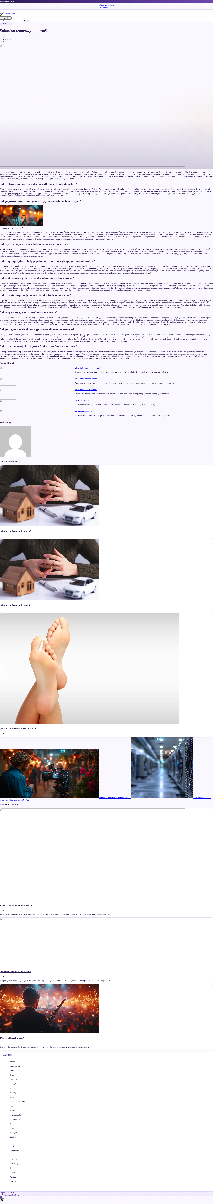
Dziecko (13, 1075)
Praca (12, 1124)
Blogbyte (15, 1195)
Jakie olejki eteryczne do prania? (15, 530)
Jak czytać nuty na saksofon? (86, 390)
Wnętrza (13, 1177)
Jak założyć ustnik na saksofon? (87, 379)
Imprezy (13, 1093)
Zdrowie (13, 1181)
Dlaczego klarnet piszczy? (12, 1037)
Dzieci (12, 1071)
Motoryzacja (14, 1110)
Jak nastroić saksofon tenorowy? (87, 368)
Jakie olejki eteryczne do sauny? (15, 604)
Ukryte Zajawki (16, 1164)
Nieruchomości (15, 1115)
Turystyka (13, 1159)
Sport (12, 1146)
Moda (12, 1106)
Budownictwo (15, 1066)
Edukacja (6, 23)
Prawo (12, 1128)
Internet (13, 1097)
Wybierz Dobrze (106, 8)
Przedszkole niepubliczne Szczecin (16, 905)
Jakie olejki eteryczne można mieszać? (18, 728)
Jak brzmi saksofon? (82, 400)
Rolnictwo (14, 1137)
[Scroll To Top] (1, 1197)
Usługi (12, 1172)
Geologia (13, 1084)
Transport (13, 1155)
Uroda (12, 1168)
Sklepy (12, 1141)
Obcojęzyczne (15, 1119)
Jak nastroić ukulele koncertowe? (15, 971)
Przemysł (13, 1133)
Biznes (12, 1062)
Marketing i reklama (17, 1102)
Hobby (12, 1088)
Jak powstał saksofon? (83, 411)
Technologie (14, 1150)
